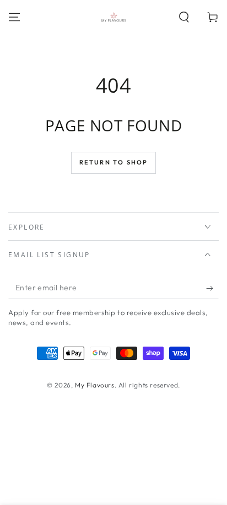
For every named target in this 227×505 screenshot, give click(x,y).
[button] (184, 17)
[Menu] (14, 17)
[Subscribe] (212, 288)
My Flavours (95, 385)
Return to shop (113, 162)
